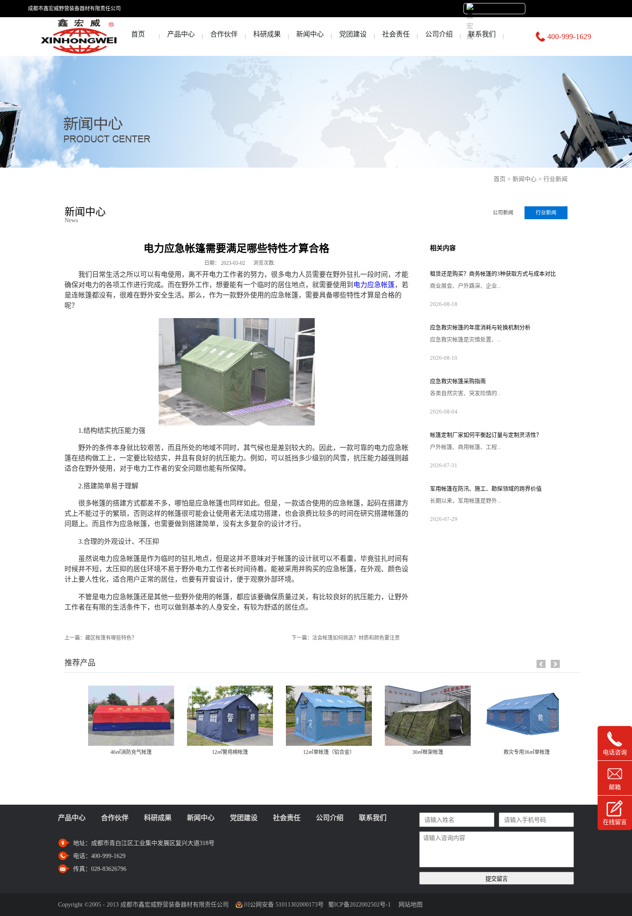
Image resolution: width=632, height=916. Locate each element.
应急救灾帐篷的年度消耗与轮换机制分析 (480, 327)
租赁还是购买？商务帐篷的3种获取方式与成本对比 (493, 273)
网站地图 (409, 904)
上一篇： (100, 638)
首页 (138, 34)
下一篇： (345, 638)
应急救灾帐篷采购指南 (458, 381)
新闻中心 (524, 179)
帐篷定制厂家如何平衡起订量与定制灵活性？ (486, 435)
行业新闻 (555, 179)
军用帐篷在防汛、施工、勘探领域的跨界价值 (486, 488)
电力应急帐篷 (374, 284)
